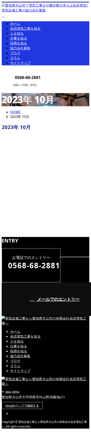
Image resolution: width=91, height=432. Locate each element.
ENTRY (16, 89)
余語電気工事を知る (25, 28)
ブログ (15, 53)
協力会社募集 (20, 48)
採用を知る (18, 43)
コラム (15, 58)
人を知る (17, 33)
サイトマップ (20, 62)
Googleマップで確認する (22, 405)
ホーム (15, 23)
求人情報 (25, 179)
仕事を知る (18, 38)
